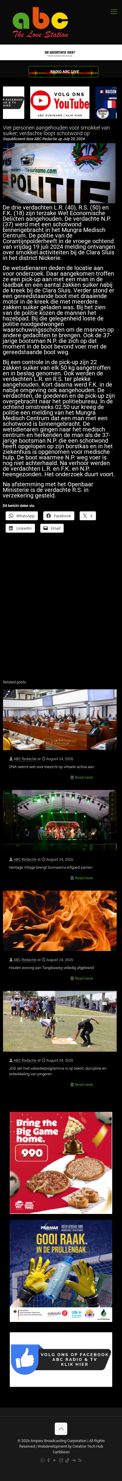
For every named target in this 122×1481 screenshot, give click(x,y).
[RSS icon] (80, 1460)
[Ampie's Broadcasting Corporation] (46, 22)
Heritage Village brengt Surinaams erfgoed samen (50, 867)
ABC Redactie (25, 759)
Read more (84, 777)
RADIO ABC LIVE (64, 71)
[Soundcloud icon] (73, 1460)
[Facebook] (61, 1385)
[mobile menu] (114, 12)
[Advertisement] (61, 609)
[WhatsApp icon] (42, 1460)
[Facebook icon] (48, 1460)
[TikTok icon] (67, 1460)
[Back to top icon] (61, 1429)
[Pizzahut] (61, 1212)
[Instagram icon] (61, 1460)
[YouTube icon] (55, 1460)
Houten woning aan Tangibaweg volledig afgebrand (51, 967)
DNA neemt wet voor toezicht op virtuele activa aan (51, 767)
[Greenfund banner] (61, 1320)
